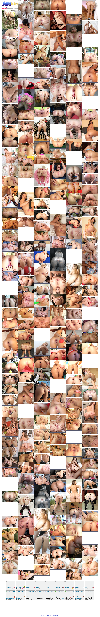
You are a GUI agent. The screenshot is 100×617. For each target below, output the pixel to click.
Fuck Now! (15, 8)
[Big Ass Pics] (10, 3)
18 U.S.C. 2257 (49, 615)
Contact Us (57, 615)
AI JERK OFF (10, 8)
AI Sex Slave (4, 8)
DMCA (54, 615)
